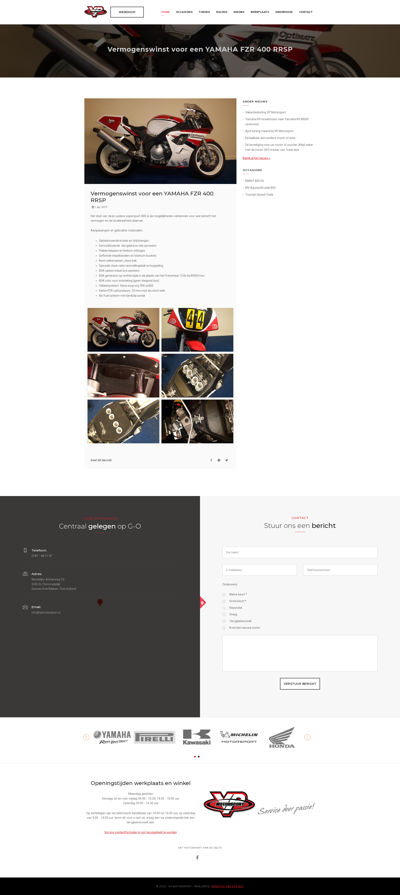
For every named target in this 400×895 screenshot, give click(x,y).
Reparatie (235, 607)
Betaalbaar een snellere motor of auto (270, 138)
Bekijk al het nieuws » (256, 158)
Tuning (204, 12)
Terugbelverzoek (240, 621)
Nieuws (239, 12)
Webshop (127, 12)
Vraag (233, 614)
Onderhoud (284, 12)
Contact (306, 12)
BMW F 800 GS (254, 180)
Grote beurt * (237, 601)
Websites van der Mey (227, 886)
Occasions (184, 12)
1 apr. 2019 (100, 207)
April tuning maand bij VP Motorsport (269, 131)
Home (165, 12)
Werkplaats (260, 12)
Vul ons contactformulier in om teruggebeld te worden (140, 832)
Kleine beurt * (238, 594)
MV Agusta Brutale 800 (260, 187)
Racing (221, 12)
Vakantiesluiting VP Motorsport (265, 112)
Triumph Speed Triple (259, 194)
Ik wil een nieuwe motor (244, 627)
